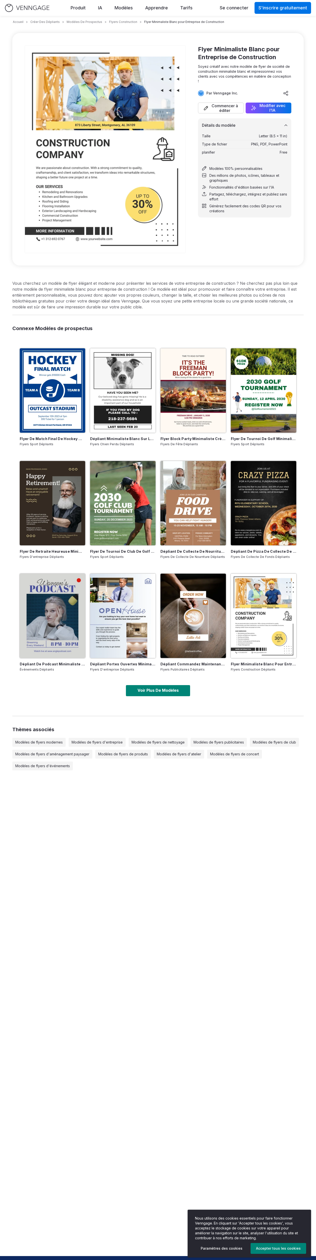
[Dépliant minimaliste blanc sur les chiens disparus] (123, 390)
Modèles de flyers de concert (234, 754)
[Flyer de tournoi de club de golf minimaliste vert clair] (123, 503)
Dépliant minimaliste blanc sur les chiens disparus (123, 439)
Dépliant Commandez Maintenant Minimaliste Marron (193, 664)
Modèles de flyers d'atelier (179, 754)
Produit (78, 7)
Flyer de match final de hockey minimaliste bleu (52, 439)
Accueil (18, 22)
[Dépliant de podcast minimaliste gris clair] (52, 616)
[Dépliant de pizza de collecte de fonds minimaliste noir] (263, 503)
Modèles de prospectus (84, 22)
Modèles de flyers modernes (39, 742)
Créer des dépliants (45, 22)
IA (100, 7)
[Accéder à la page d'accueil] (27, 8)
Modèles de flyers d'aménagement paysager (52, 754)
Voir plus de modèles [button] (158, 690)
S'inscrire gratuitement (282, 7)
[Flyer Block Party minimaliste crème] (193, 390)
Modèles (124, 7)
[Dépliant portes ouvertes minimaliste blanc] (123, 616)
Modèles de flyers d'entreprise (97, 742)
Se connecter (234, 7)
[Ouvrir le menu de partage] (285, 93)
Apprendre (156, 7)
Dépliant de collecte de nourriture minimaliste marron (193, 551)
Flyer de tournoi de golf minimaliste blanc (263, 439)
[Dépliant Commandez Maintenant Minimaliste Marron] (193, 616)
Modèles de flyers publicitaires (219, 742)
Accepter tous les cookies (278, 1248)
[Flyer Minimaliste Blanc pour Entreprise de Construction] (263, 616)
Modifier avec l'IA (272, 108)
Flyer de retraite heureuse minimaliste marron (52, 551)
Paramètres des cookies (221, 1248)
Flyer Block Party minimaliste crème (193, 439)
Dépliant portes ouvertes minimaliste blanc (123, 664)
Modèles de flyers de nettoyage (158, 742)
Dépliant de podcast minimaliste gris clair (52, 664)
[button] (221, 108)
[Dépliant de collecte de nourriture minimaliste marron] (193, 503)
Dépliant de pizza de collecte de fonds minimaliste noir (263, 551)
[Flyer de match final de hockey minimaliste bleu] (52, 390)
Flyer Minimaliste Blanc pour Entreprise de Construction (263, 664)
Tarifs (186, 7)
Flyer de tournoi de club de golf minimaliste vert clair (123, 551)
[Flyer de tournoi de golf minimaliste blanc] (263, 390)
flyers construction (123, 22)
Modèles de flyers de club (274, 742)
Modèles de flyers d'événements (42, 766)
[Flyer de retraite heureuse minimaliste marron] (52, 503)
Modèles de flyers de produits (123, 754)
